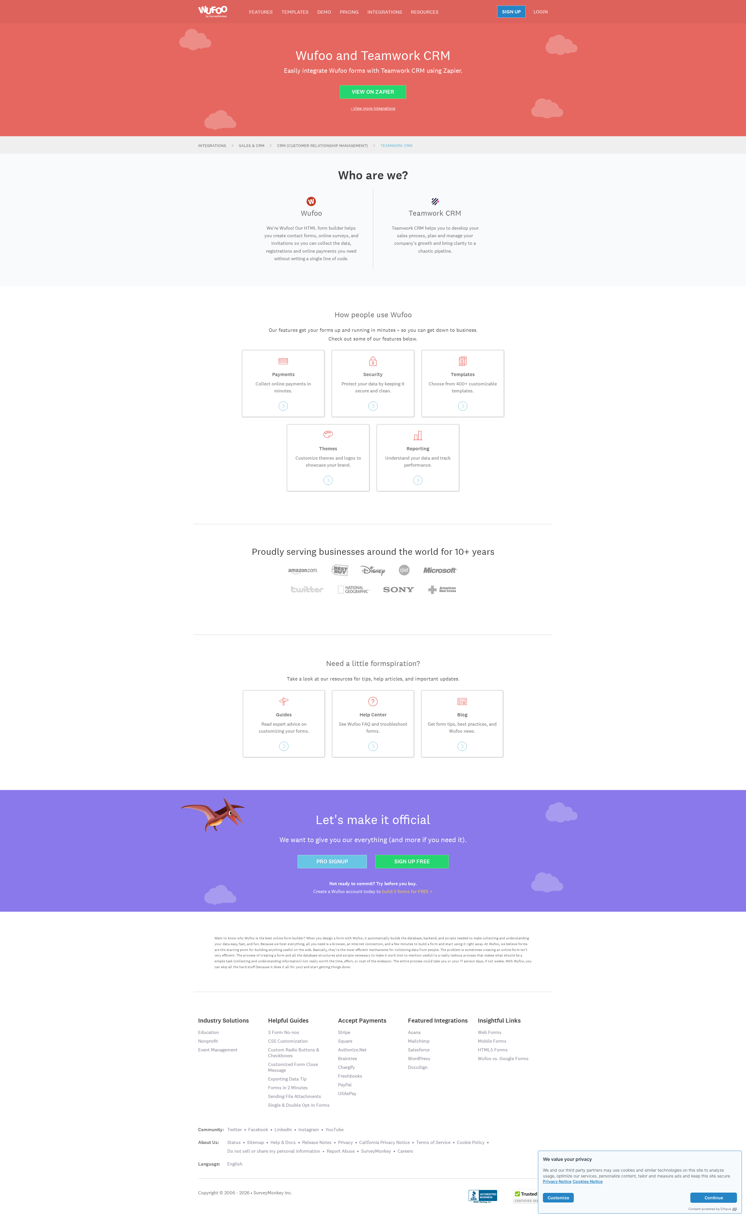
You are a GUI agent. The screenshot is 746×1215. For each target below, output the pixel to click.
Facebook (258, 1130)
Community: (211, 1129)
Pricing (349, 12)
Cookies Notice (588, 1181)
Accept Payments (362, 1020)
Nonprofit (208, 1041)
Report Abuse (341, 1151)
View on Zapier (373, 91)
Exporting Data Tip (287, 1079)
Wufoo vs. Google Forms (503, 1058)
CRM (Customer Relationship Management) (322, 145)
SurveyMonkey (376, 1151)
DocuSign (417, 1067)
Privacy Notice (557, 1181)
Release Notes (317, 1142)
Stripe (344, 1032)
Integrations (384, 12)
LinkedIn (283, 1130)
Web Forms (490, 1032)
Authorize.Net (352, 1050)
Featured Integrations (438, 1020)
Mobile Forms (492, 1041)
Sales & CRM (251, 145)
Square (345, 1041)
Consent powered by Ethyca (709, 1209)
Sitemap (255, 1142)
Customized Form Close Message (293, 1067)
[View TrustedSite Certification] (530, 1195)
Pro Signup (332, 861)
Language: (209, 1164)
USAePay (347, 1093)
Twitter (234, 1130)
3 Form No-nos (283, 1032)
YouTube (335, 1130)
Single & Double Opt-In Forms (299, 1105)
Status (234, 1142)
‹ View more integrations (373, 108)
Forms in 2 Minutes (288, 1088)
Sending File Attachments (294, 1096)
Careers (405, 1151)
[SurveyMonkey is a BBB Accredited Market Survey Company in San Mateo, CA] (483, 1195)
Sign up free (412, 861)
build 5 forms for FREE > (407, 891)
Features (261, 12)
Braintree (347, 1058)
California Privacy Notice (384, 1142)
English (234, 1164)
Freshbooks (350, 1076)
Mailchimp (419, 1041)
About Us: (208, 1142)
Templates (295, 12)
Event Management (217, 1050)
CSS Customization (288, 1041)
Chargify (346, 1067)
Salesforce (419, 1050)
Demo (324, 12)
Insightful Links (499, 1020)
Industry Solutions (223, 1020)
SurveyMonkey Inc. (273, 1193)
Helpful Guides (288, 1020)
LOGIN (541, 11)
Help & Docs (283, 1142)
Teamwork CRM (396, 145)
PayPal (345, 1085)
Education (208, 1032)
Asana (414, 1032)
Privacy (345, 1142)
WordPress (419, 1058)
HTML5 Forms (493, 1050)
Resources (425, 12)
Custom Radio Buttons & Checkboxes (293, 1053)
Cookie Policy (471, 1142)
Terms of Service (433, 1142)
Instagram (308, 1130)
